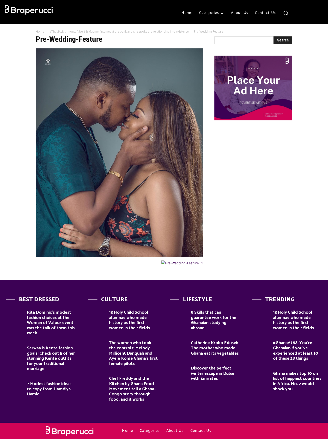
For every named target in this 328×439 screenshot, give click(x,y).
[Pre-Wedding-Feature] (119, 256)
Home (40, 31)
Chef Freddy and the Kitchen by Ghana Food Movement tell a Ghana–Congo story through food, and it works (132, 389)
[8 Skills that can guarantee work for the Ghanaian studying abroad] (178, 315)
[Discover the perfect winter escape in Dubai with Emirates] (178, 371)
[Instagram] (307, 13)
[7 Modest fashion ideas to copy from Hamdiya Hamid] (14, 386)
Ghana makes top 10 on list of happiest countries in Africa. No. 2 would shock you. (297, 381)
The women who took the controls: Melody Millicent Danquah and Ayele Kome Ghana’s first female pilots (133, 353)
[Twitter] (316, 13)
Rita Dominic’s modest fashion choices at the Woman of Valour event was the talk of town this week (51, 323)
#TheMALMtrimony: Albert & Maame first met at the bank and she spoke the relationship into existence (119, 31)
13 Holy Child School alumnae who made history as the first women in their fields (129, 320)
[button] (285, 12)
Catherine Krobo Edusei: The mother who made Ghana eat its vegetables (215, 348)
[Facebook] (299, 13)
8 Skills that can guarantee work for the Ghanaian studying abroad (213, 320)
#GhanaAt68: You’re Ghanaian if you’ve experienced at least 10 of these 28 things (295, 350)
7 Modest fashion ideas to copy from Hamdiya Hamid (49, 389)
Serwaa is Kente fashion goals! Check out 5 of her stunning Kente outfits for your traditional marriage (51, 358)
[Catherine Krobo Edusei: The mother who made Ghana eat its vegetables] (178, 345)
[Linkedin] (260, 431)
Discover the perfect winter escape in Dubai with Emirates (212, 373)
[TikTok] (269, 431)
